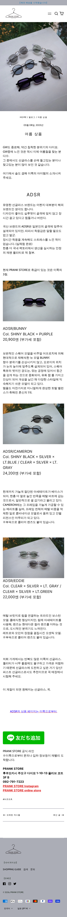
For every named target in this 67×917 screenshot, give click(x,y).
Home (23, 117)
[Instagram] (9, 883)
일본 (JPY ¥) (23, 908)
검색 (25, 869)
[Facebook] (4, 883)
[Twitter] (14, 883)
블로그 (32, 117)
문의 (32, 869)
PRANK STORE (16, 892)
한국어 (7, 908)
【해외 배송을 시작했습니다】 (33, 2)
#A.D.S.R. (8, 799)
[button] (56, 13)
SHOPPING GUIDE (12, 869)
